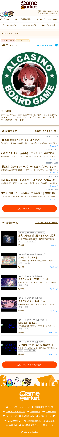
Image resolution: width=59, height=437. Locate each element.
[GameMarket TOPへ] (29, 396)
